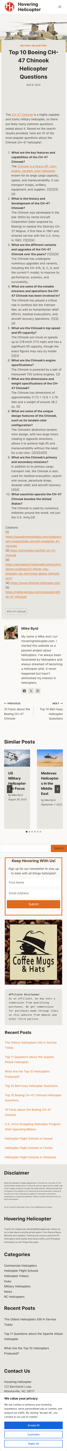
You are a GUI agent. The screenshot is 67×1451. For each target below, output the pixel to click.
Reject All (33, 1443)
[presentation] (17, 758)
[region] (33, 1422)
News (8, 1291)
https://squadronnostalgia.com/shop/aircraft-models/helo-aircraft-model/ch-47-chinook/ (33, 541)
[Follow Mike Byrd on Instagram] (38, 691)
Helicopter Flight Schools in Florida (29, 1148)
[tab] (26, 832)
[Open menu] (60, 6)
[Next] (57, 789)
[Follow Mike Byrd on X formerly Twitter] (31, 691)
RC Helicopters (14, 1296)
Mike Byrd (29, 628)
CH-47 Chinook (22, 114)
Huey (7, 1281)
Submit (34, 904)
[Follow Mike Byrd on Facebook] (24, 691)
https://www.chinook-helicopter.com (35, 583)
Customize (33, 1434)
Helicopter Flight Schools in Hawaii (29, 1138)
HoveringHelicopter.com (38, 1229)
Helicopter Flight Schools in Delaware (30, 1157)
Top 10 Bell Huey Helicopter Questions (51, 711)
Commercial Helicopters (20, 1265)
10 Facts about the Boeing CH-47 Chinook (17, 711)
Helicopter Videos (16, 1276)
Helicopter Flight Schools (21, 1270)
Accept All (33, 1425)
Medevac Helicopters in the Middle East (50, 783)
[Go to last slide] (9, 789)
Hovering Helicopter (17, 1382)
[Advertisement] (33, 101)
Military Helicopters (33, 45)
